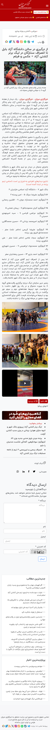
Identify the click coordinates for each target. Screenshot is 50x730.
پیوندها (45, 726)
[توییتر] (14, 43)
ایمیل (43, 536)
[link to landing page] (25, 4)
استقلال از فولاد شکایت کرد (32, 612)
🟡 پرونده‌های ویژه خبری (41, 12)
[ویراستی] (10, 43)
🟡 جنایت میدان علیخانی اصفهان (24, 17)
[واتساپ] (25, 43)
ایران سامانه (19, 722)
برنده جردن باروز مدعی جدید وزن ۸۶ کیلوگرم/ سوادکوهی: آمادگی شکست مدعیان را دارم (26, 442)
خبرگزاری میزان (41, 99)
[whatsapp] (18, 471)
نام (44, 526)
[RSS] (9, 727)
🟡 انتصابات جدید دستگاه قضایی (22, 12)
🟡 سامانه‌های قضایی (42, 17)
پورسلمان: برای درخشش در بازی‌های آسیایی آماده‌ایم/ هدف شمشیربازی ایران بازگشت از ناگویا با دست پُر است (25, 649)
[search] (2, 4)
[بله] (29, 43)
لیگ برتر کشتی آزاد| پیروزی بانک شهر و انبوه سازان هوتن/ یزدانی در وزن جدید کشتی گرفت (25, 431)
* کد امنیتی (40, 546)
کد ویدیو (31, 401)
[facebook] (28, 471)
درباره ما (33, 726)
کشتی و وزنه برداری (22, 31)
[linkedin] (23, 471)
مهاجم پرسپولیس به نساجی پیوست (28, 666)
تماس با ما (39, 726)
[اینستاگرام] (17, 43)
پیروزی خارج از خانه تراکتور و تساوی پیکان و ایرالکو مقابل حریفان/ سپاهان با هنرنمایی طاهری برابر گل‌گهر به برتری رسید (25, 684)
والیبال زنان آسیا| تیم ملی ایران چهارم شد (26, 607)
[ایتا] (21, 43)
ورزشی (33, 31)
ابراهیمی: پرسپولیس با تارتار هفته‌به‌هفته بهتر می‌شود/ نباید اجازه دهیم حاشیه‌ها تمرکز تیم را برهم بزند (25, 674)
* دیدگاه (42, 500)
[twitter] (34, 471)
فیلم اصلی (39, 408)
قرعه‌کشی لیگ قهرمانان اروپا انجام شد (27, 699)
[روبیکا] (6, 43)
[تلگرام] (32, 43)
